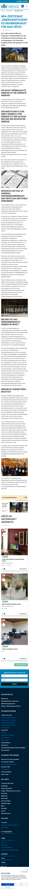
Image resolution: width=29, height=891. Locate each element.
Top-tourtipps (4, 740)
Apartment (5, 556)
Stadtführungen (5, 727)
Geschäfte (4, 808)
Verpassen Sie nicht (6, 715)
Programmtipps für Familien (8, 725)
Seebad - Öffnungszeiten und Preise (10, 706)
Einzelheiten (23, 569)
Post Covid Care (5, 769)
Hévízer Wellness (5, 742)
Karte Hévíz (4, 793)
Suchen (14, 684)
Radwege (3, 732)
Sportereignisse (5, 737)
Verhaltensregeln (5, 803)
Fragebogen (4, 786)
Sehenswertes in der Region (8, 720)
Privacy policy (24, 871)
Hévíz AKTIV (4, 730)
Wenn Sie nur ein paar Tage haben (10, 759)
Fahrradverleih (5, 750)
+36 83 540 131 (5, 864)
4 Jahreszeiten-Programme (8, 722)
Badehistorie (4, 698)
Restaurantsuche (5, 813)
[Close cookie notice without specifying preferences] (27, 869)
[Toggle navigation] (26, 6)
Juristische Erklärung (6, 847)
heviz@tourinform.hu (6, 860)
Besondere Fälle (5, 766)
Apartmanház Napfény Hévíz (11, 604)
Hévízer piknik (4, 827)
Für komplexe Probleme (7, 761)
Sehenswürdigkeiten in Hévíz (8, 717)
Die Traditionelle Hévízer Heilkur (9, 764)
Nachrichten (4, 798)
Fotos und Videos (6, 801)
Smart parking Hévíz (6, 788)
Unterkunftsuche (21, 664)
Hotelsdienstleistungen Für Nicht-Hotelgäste (13, 747)
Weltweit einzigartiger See (8, 703)
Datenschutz (4, 845)
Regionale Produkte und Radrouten (10, 825)
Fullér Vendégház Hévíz (10, 649)
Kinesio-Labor (5, 774)
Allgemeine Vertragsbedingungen (9, 850)
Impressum (4, 842)
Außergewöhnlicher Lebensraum (10, 701)
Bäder (2, 806)
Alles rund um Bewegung (7, 735)
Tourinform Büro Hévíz (7, 783)
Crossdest (4, 822)
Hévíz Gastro (4, 745)
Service (3, 811)
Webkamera (4, 796)
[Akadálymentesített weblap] (26, 1)
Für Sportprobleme (6, 771)
